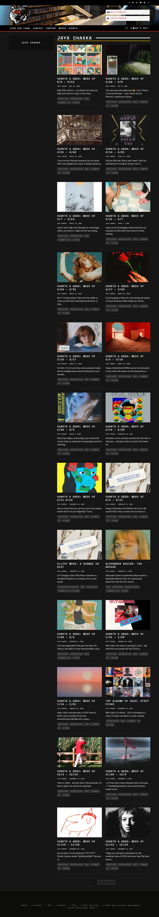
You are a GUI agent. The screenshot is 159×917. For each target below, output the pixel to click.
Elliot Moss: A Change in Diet (78, 565)
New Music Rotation (132, 587)
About (24, 905)
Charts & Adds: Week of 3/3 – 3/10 (125, 357)
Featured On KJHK (76, 98)
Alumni (38, 905)
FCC (74, 905)
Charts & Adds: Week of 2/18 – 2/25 (125, 428)
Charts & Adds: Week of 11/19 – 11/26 (76, 843)
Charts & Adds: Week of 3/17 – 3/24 (125, 287)
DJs (50, 905)
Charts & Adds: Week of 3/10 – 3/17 (76, 357)
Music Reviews (92, 587)
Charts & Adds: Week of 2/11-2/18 (76, 498)
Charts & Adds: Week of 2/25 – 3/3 (76, 428)
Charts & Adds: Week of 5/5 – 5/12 (76, 80)
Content (51, 28)
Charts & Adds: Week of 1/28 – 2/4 (76, 635)
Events (73, 28)
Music (62, 28)
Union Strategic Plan (81, 908)
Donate (62, 905)
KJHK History (90, 905)
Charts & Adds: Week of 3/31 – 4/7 (125, 217)
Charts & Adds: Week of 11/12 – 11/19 (125, 843)
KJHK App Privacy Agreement (122, 905)
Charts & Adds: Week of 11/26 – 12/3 (125, 772)
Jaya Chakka (62, 86)
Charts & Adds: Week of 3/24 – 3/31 (76, 287)
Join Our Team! (20, 28)
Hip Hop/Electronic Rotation (68, 587)
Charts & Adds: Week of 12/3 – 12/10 (76, 772)
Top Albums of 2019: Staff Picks (127, 702)
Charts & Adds (63, 98)
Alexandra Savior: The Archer (124, 565)
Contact (38, 28)
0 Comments (62, 102)
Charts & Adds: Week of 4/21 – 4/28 (76, 150)
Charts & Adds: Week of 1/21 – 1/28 (125, 635)
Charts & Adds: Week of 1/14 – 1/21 (76, 702)
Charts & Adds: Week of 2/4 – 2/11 (125, 498)
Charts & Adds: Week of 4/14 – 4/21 (125, 150)
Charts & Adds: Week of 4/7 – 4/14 (76, 217)
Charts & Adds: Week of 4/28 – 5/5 (125, 80)
